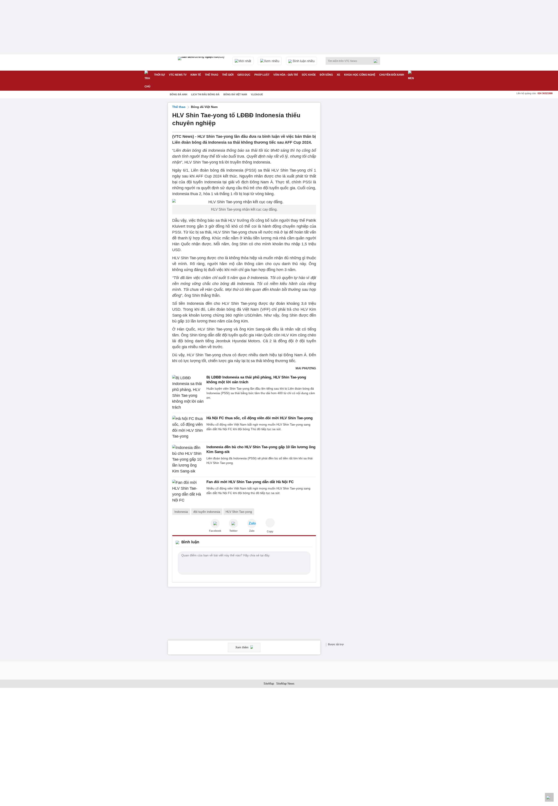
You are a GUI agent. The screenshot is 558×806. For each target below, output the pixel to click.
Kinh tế (196, 74)
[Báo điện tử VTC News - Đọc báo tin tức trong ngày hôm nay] (202, 63)
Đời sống (326, 74)
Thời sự (159, 74)
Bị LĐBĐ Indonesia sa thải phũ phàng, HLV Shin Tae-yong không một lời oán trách (256, 379)
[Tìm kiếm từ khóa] (377, 61)
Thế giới (227, 74)
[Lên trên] (549, 797)
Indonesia (181, 511)
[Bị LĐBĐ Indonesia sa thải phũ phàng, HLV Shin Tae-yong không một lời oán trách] (188, 392)
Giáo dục (243, 74)
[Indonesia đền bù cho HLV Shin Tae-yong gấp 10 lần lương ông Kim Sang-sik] (188, 459)
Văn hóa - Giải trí (285, 74)
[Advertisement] (357, 168)
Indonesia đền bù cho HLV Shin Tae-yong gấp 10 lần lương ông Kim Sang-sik (260, 449)
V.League (257, 94)
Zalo (251, 530)
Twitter (233, 530)
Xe (338, 74)
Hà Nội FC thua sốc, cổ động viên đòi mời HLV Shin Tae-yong (259, 418)
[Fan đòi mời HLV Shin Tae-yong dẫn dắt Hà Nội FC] (188, 491)
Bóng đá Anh (178, 94)
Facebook (215, 530)
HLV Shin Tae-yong (239, 511)
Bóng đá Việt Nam (235, 94)
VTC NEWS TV (178, 74)
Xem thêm (242, 647)
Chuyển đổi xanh (391, 74)
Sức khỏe (309, 74)
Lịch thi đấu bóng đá (205, 94)
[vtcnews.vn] (215, 523)
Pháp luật (261, 74)
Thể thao (211, 74)
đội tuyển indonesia (206, 511)
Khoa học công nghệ (359, 74)
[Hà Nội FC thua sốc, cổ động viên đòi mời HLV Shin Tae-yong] (188, 427)
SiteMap (269, 683)
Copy (270, 531)
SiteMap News (285, 683)
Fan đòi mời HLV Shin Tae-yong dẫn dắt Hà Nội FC (250, 482)
